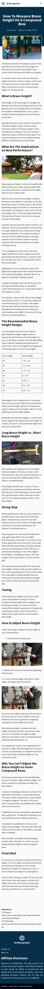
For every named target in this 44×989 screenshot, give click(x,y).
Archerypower (13, 3)
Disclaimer (4, 986)
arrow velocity (15, 201)
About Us (4, 952)
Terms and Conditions (25, 986)
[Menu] (41, 3)
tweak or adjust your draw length (15, 409)
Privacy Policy (13, 986)
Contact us (5, 949)
